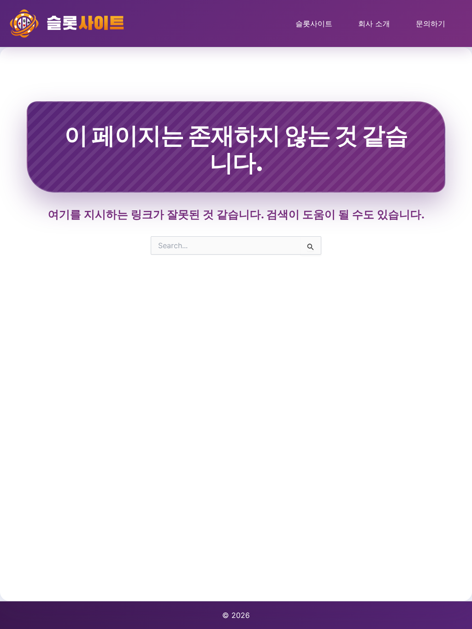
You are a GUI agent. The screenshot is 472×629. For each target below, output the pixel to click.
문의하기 (430, 23)
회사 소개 (374, 23)
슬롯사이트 (313, 23)
